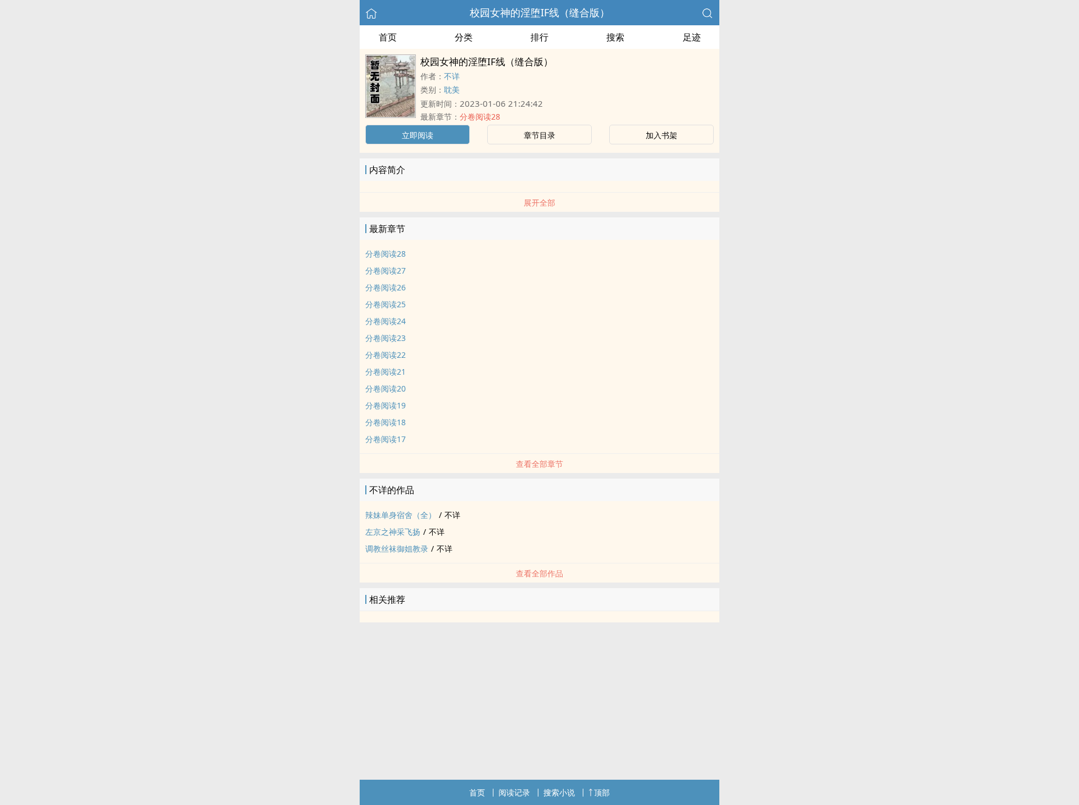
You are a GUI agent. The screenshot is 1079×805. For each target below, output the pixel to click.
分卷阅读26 (385, 287)
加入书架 (661, 135)
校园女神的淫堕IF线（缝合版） (540, 12)
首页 (388, 37)
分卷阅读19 (385, 405)
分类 (464, 37)
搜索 (615, 37)
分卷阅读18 (385, 422)
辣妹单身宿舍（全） (400, 515)
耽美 (452, 89)
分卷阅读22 (385, 354)
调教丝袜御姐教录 (396, 548)
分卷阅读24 (385, 321)
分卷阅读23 (385, 338)
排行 (539, 37)
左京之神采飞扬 (392, 531)
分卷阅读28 (480, 116)
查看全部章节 (539, 463)
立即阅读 (417, 135)
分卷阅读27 (385, 270)
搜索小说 (559, 792)
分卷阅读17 (385, 439)
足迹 (692, 37)
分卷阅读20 (385, 388)
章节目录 (539, 135)
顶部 (602, 792)
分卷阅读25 (385, 304)
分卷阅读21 (385, 371)
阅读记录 (514, 792)
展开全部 (539, 202)
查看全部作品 (539, 573)
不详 (452, 76)
